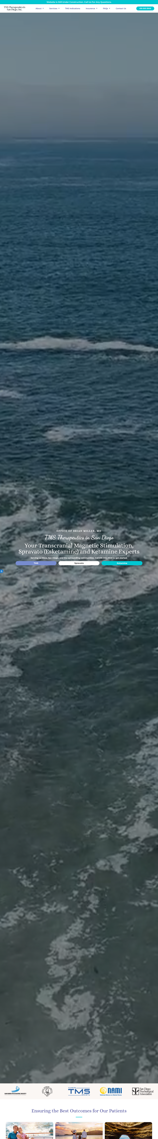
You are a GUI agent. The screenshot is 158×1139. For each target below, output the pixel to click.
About (38, 8)
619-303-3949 (105, 558)
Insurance (90, 8)
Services (53, 8)
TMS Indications (72, 8)
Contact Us (121, 8)
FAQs (105, 8)
